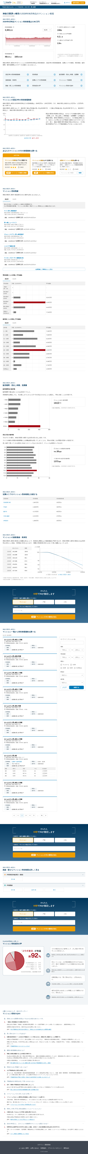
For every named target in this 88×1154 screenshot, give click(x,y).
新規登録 (47, 1145)
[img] (59, 560)
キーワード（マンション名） (68, 639)
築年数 (62, 679)
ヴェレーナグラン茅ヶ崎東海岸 (14, 234)
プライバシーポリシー (55, 1148)
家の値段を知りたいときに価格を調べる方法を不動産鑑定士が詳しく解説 (30, 1063)
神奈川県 (27, 7)
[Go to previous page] (14, 815)
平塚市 (5, 507)
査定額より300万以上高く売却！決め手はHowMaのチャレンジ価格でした (68, 955)
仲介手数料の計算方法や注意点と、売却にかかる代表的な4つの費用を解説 (30, 1029)
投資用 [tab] (14, 199)
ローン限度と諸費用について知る (19, 1133)
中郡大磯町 (6, 516)
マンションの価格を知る (44, 173)
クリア (64, 687)
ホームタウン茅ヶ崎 (10, 755)
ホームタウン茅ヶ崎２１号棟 (13, 639)
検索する (76, 687)
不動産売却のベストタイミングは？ (20, 1046)
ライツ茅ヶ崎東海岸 (10, 211)
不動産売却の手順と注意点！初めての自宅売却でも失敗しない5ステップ (30, 1077)
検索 (80, 173)
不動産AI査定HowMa (7, 7)
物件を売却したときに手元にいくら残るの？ (22, 1119)
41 (41, 815)
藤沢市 (5, 511)
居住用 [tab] (6, 199)
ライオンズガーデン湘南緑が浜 (14, 258)
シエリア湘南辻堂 (9, 246)
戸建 (44, 602)
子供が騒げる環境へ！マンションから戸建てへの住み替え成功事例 (67, 984)
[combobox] (68, 173)
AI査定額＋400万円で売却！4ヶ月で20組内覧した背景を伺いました (67, 997)
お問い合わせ (34, 1148)
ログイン (40, 1145)
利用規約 (43, 1148)
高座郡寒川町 (7, 502)
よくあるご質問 (24, 1148)
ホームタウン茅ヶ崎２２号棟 (13, 739)
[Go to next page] (45, 815)
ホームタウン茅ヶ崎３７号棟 (13, 689)
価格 (62, 646)
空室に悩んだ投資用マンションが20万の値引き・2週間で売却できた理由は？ (68, 970)
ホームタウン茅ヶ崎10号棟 (12, 656)
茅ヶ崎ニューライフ (10, 222)
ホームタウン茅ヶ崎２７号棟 (13, 672)
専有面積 (63, 654)
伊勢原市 (5, 520)
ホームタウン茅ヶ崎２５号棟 (13, 782)
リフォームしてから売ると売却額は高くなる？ (23, 1104)
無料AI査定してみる (78, 2)
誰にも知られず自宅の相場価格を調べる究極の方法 (24, 1089)
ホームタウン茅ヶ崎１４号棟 (13, 799)
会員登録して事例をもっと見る (44, 269)
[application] (28, 40)
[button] (56, 3)
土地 (65, 602)
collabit (46, 1151)
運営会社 (66, 1148)
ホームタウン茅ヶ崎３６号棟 (13, 722)
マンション (23, 602)
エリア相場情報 (19, 7)
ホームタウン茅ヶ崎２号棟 (12, 706)
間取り (62, 661)
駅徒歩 (62, 672)
